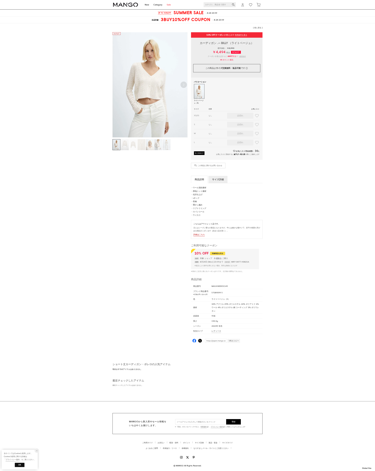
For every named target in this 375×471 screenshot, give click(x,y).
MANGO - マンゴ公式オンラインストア (125, 5)
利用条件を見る (241, 35)
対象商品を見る (217, 253)
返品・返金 (213, 443)
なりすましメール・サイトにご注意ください (211, 448)
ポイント (186, 443)
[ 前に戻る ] (257, 28)
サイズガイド (199, 153)
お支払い (161, 443)
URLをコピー (234, 341)
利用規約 (204, 427)
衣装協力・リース (170, 448)
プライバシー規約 (217, 427)
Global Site (366, 468)
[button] (183, 85)
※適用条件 (242, 56)
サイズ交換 (199, 443)
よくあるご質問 (152, 448)
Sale (169, 4)
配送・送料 (173, 443)
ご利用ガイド (147, 443)
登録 (234, 421)
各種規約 (185, 448)
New (147, 4)
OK (19, 465)
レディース (216, 331)
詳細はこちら (199, 234)
